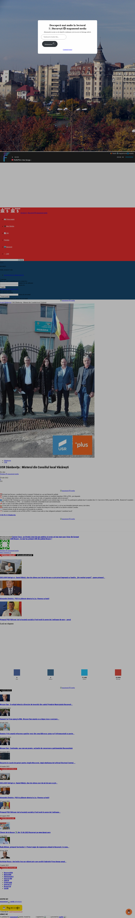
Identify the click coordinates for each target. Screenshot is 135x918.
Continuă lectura (67, 49)
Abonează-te (48, 44)
